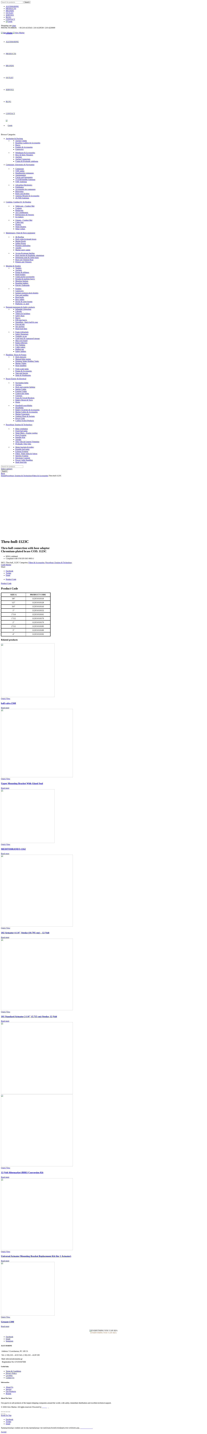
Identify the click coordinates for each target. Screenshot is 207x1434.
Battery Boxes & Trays (24, 400)
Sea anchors (19, 326)
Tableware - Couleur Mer (24, 206)
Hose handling (20, 366)
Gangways (19, 149)
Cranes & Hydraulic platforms (26, 161)
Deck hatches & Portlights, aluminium (29, 255)
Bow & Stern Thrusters (24, 155)
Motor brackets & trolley (24, 447)
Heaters (18, 224)
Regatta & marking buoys (25, 279)
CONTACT (10, 19)
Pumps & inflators (22, 272)
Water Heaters (20, 227)
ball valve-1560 (8, 703)
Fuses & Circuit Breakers (24, 398)
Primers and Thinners (23, 262)
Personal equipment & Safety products (20, 307)
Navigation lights (21, 383)
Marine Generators (22, 414)
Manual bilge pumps (23, 359)
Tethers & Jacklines (22, 314)
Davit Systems (20, 435)
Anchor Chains (21, 141)
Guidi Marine (6, 565)
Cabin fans (19, 222)
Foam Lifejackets (21, 332)
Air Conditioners (21, 213)
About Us (9, 1387)
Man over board (21, 341)
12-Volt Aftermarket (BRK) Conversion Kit (22, 1172)
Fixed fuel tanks (21, 431)
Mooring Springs (21, 281)
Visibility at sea (21, 336)
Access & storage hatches (25, 253)
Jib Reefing (19, 237)
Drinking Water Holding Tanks (27, 361)
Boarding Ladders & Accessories (27, 143)
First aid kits (20, 324)
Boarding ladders (21, 283)
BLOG (8, 17)
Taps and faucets (21, 373)
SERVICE (10, 15)
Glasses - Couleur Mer (23, 220)
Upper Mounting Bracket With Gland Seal (22, 783)
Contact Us (10, 1378)
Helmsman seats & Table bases (27, 258)
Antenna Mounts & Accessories (27, 196)
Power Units (20, 418)
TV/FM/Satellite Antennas (25, 179)
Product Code (11, 579)
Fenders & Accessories (24, 147)
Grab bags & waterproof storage (27, 338)
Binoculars (19, 191)
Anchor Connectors (22, 159)
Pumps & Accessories (23, 371)
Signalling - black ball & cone (26, 322)
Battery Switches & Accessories (27, 410)
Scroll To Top (6, 1415)
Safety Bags (19, 316)
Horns (17, 402)
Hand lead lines (21, 329)
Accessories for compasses (25, 189)
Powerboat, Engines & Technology (19, 425)
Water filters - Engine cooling (26, 433)
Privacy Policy (11, 1373)
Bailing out (19, 349)
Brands (8, 1394)
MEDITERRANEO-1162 (13, 849)
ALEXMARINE (12, 6)
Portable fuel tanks (22, 449)
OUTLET (9, 13)
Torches (18, 385)
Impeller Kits (20, 437)
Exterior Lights (21, 391)
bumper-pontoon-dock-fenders (26, 293)
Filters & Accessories (40, 476)
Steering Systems (21, 456)
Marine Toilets (20, 363)
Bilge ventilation (21, 429)
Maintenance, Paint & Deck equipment (20, 233)
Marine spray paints (22, 250)
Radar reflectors (21, 343)
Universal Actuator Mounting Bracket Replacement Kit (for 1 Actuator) (36, 1256)
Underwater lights (22, 394)
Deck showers (20, 357)
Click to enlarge (7, 536)
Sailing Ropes (20, 243)
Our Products (11, 1391)
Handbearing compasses (24, 173)
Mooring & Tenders (13, 266)
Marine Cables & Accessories (26, 412)
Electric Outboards (22, 285)
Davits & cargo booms (23, 302)
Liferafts (18, 311)
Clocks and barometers (24, 177)
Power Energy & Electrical (16, 379)
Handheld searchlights (23, 405)
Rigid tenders (20, 275)
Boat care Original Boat (24, 260)
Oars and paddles (21, 295)
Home (3, 476)
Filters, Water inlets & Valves (26, 454)
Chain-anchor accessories (24, 277)
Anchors (18, 157)
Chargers (18, 396)
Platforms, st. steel (22, 304)
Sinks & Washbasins (23, 375)
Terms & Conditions (13, 1371)
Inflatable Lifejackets (23, 309)
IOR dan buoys (21, 320)
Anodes (18, 248)
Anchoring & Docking (14, 139)
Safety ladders (20, 351)
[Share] (4, 1411)
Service (8, 1389)
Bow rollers (19, 299)
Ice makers (19, 217)
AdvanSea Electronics (23, 185)
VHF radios (19, 171)
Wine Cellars (20, 229)
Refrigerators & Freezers (24, 215)
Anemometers (20, 175)
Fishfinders (19, 187)
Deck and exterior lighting (25, 387)
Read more (5, 708)
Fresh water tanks (22, 369)
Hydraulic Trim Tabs (23, 444)
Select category (6, 469)
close (14, 26)
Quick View (5, 699)
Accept (3, 1432)
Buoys (17, 145)
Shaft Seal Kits (21, 462)
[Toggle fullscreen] (7, 1411)
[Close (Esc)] (2, 1411)
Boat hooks (19, 297)
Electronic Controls (22, 458)
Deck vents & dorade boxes (25, 239)
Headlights (19, 408)
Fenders (18, 289)
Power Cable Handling (24, 460)
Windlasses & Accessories (25, 153)
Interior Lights (20, 389)
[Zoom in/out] (9, 1411)
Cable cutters (20, 347)
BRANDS (10, 11)
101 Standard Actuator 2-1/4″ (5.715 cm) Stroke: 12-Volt (29, 1016)
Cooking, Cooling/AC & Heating (18, 202)
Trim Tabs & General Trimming (27, 442)
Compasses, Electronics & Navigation (20, 165)
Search (27, 2)
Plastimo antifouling (22, 246)
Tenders (18, 268)
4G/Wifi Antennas (22, 198)
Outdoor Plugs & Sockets (25, 416)
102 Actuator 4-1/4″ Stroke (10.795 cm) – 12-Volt (25, 932)
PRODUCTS (11, 9)
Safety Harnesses (21, 334)
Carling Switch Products (24, 421)
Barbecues (19, 210)
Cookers (18, 208)
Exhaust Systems (21, 451)
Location (9, 1376)
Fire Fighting (20, 345)
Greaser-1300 (7, 1322)
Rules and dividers (22, 194)
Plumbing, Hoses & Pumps (16, 355)
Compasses (19, 169)
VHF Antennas (21, 182)
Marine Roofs (20, 241)
